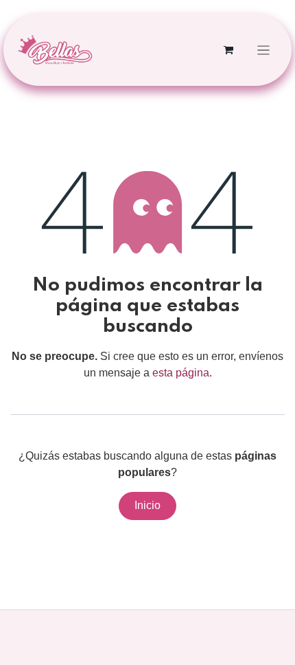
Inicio (147, 505)
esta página (180, 373)
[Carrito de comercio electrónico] (228, 50)
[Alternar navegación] (264, 50)
